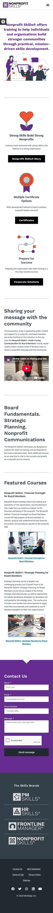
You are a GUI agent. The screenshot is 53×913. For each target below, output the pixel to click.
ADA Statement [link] (33, 869)
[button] (47, 5)
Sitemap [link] (26, 880)
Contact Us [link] (17, 869)
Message (8, 718)
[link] (3, 21)
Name (7, 683)
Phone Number (10, 706)
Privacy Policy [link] (35, 875)
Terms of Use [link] (18, 875)
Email (7, 695)
